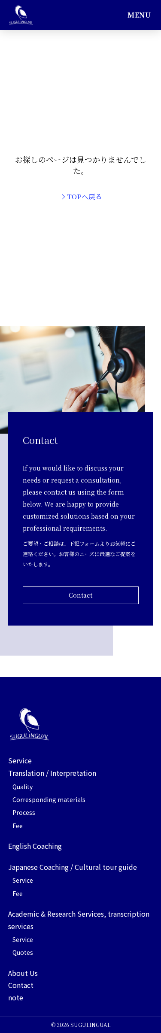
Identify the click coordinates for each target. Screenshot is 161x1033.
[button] (139, 15)
